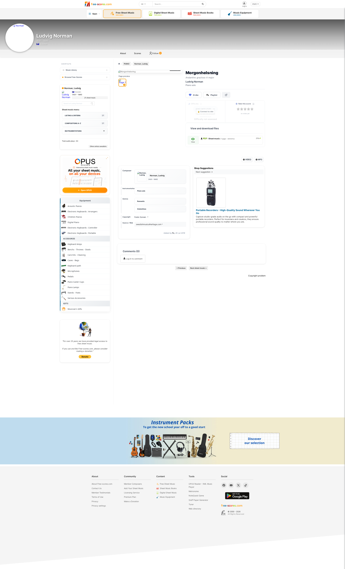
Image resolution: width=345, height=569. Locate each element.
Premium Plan (130, 497)
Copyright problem (257, 276)
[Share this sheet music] (226, 95)
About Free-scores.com (102, 484)
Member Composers (133, 484)
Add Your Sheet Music (133, 488)
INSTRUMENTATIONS (73, 131)
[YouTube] (231, 485)
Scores (137, 53)
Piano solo (141, 191)
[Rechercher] (203, 4)
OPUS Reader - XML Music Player (200, 485)
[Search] (92, 103)
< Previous (181, 268)
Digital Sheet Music (168, 492)
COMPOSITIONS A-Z (84, 123)
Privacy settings (99, 506)
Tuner (191, 504)
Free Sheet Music (167, 484)
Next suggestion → (204, 172)
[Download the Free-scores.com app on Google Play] (237, 495)
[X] (238, 485)
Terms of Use (97, 497)
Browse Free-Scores (73, 77)
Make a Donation (131, 501)
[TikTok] (246, 485)
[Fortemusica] (223, 512)
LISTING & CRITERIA (84, 115)
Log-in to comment (133, 259)
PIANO (126, 64)
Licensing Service (131, 492)
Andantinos (141, 209)
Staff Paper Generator (198, 500)
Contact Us (96, 488)
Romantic (141, 201)
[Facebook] (224, 485)
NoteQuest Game (196, 495)
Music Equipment (167, 497)
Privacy (95, 501)
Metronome (194, 491)
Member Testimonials (101, 492)
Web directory (195, 509)
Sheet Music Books (168, 488)
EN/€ (254, 4)
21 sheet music (90, 98)
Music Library (71, 70)
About (123, 53)
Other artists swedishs (98, 146)
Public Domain (141, 217)
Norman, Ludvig (141, 64)
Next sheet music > (198, 268)
